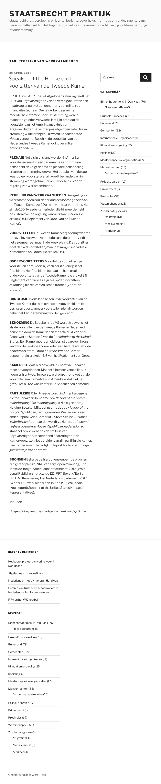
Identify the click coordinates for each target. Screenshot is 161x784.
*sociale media (114, 223)
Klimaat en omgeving (113, 145)
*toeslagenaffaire (116, 107)
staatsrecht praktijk (60, 13)
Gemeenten (107, 130)
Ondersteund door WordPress (27, 774)
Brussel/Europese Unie (114, 116)
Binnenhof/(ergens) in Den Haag (120, 101)
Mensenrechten (110, 167)
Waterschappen (110, 203)
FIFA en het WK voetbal (23, 599)
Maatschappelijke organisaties (119, 160)
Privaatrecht (108, 189)
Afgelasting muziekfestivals (25, 573)
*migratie (110, 216)
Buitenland (107, 123)
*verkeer (110, 230)
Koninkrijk (106, 152)
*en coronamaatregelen (120, 173)
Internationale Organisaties (117, 138)
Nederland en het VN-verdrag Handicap (33, 580)
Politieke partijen (110, 181)
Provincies (107, 196)
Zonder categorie (111, 211)
